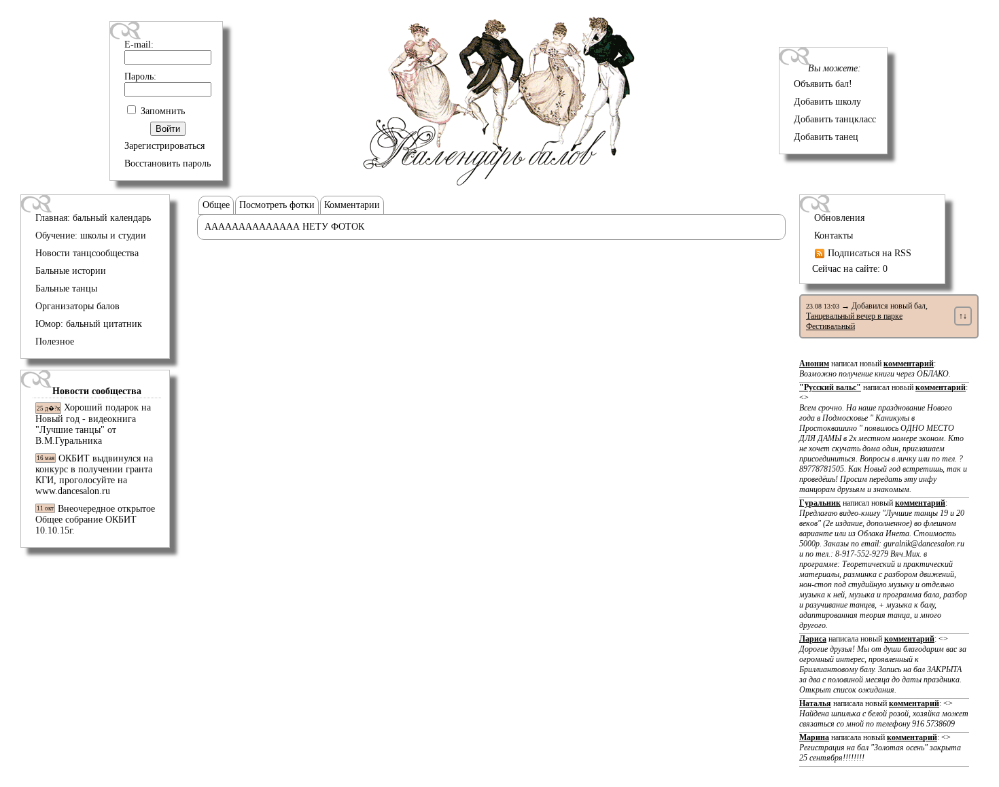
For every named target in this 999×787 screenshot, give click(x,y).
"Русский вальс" (830, 387)
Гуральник (820, 503)
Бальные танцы (66, 288)
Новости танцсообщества (87, 253)
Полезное (54, 341)
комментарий (908, 363)
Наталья (815, 703)
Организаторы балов (77, 306)
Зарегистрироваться (164, 146)
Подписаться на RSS (868, 253)
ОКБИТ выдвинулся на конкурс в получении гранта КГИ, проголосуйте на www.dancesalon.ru (94, 474)
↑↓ (963, 316)
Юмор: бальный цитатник (88, 324)
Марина (814, 737)
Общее (216, 205)
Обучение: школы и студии (90, 235)
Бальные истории (70, 271)
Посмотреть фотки (277, 205)
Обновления (839, 218)
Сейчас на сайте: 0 (850, 269)
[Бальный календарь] (499, 182)
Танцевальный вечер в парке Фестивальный (854, 321)
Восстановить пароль (167, 163)
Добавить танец (826, 137)
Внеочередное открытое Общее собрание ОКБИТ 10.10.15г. (95, 520)
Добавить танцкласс (835, 119)
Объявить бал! (823, 84)
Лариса (812, 639)
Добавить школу (827, 102)
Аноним (814, 363)
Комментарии (352, 205)
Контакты (833, 235)
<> (883, 443)
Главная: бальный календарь (93, 218)
